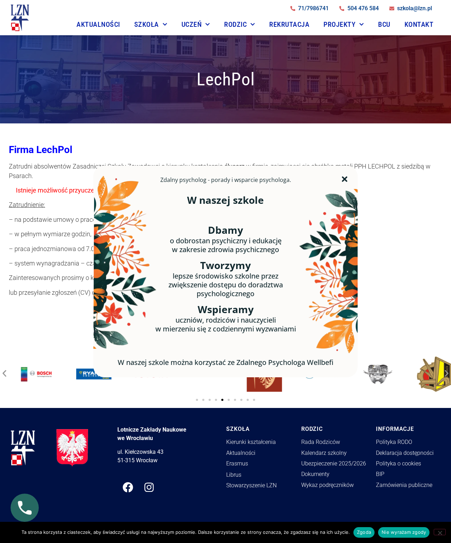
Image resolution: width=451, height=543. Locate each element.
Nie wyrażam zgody (404, 532)
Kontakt (419, 24)
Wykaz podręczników (327, 485)
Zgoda (364, 532)
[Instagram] (149, 487)
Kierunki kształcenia (251, 442)
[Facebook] (127, 487)
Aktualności (98, 24)
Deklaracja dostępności (405, 453)
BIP (380, 474)
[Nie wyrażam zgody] (440, 532)
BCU (384, 24)
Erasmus (237, 463)
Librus (233, 474)
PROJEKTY (339, 24)
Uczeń (191, 24)
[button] (4, 372)
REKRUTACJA (289, 24)
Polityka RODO (394, 442)
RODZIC (235, 24)
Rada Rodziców (320, 442)
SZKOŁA (146, 24)
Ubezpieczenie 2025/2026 (333, 463)
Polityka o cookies (398, 463)
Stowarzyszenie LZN (251, 485)
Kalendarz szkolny (324, 453)
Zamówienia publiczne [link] (404, 485)
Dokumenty (315, 474)
